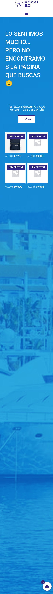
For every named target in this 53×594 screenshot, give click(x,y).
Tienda (26, 119)
